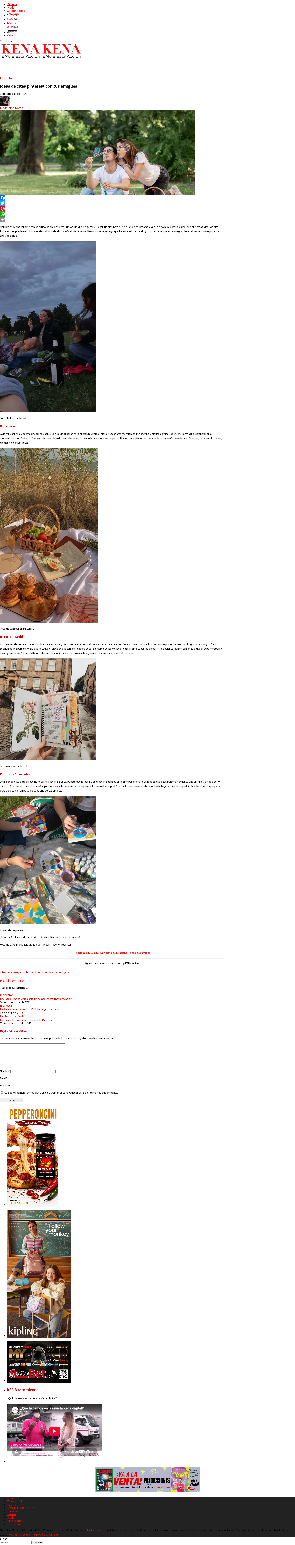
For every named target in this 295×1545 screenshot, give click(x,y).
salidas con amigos (56, 972)
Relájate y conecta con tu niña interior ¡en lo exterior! (30, 1009)
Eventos (12, 1511)
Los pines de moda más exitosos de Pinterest (26, 1020)
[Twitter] (112, 203)
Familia (11, 1514)
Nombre (5, 1071)
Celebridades (16, 10)
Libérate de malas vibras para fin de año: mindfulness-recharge (36, 999)
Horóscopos (15, 1520)
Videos (11, 35)
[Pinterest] (112, 208)
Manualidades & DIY (20, 1508)
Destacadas (8, 1016)
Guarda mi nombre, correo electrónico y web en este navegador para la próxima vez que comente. (61, 1093)
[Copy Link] (112, 219)
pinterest (37, 972)
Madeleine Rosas (11, 108)
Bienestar (6, 78)
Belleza (12, 4)
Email (3, 1078)
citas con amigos (11, 972)
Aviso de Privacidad (19, 1535)
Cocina (11, 1504)
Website (5, 1085)
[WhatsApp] (112, 214)
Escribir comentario (13, 980)
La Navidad (14, 1524)
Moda (11, 7)
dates (26, 972)
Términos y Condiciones (46, 1535)
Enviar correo (94, 1530)
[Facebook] (112, 197)
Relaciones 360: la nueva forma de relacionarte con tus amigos (112, 953)
